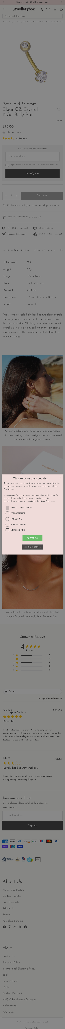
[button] (32, 547)
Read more (51, 501)
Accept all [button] (32, 538)
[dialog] (32, 514)
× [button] (60, 477)
